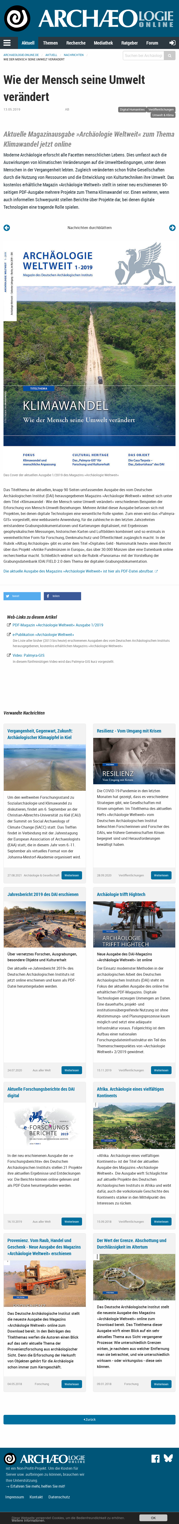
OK (153, 1517)
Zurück (90, 1419)
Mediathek (103, 43)
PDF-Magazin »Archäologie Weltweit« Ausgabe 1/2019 (57, 625)
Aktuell (28, 43)
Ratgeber (129, 43)
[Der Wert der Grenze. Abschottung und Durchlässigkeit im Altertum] (134, 1276)
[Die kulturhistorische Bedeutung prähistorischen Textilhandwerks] (6, 227)
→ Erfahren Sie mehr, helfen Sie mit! (35, 1486)
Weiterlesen (72, 875)
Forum (152, 43)
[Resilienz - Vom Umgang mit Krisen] (134, 760)
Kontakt (36, 1497)
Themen (50, 43)
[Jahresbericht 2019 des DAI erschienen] (45, 924)
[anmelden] (172, 42)
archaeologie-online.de (21, 55)
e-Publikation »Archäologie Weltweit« (43, 634)
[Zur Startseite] (89, 18)
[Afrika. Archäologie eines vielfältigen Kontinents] (134, 1125)
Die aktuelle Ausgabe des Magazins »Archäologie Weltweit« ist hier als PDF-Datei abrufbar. (78, 571)
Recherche (76, 43)
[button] (22, 596)
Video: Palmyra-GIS (28, 655)
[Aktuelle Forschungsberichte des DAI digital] (45, 1125)
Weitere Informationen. (28, 1520)
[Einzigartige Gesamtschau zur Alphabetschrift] (172, 227)
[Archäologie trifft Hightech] (134, 924)
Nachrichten (74, 55)
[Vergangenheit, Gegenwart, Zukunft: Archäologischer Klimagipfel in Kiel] (45, 767)
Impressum (14, 1497)
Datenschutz (59, 1497)
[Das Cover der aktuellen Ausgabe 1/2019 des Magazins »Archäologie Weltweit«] (89, 355)
